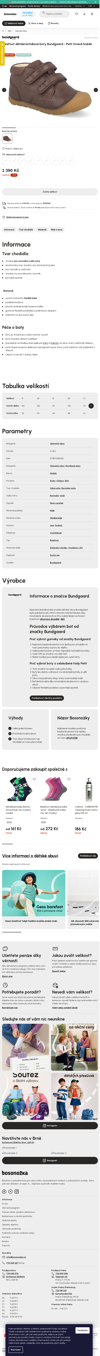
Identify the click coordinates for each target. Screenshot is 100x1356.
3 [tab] (36, 127)
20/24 (9, 822)
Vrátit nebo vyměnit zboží (64, 1007)
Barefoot (54, 540)
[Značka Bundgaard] (11, 38)
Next (96, 90)
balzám (55, 343)
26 (62, 160)
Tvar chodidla (26, 229)
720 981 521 (61, 1290)
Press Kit (6, 1245)
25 (54, 160)
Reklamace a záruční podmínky (17, 1216)
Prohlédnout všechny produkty (47, 698)
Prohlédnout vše (88, 856)
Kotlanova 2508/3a (15, 1276)
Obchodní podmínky (11, 1229)
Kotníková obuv (72, 466)
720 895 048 (61, 1273)
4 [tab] (50, 127)
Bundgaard (55, 562)
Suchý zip (55, 555)
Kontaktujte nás (10, 1007)
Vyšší (62, 495)
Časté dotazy (34, 6)
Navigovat (52, 1160)
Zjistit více (7, 976)
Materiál (42, 229)
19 (6, 160)
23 (38, 160)
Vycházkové (56, 533)
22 (30, 160)
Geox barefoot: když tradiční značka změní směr (31, 921)
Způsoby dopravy (10, 1224)
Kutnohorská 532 (63, 1293)
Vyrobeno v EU (75, 548)
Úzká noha (55, 488)
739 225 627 (12, 1263)
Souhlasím (82, 1330)
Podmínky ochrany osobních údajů (18, 1233)
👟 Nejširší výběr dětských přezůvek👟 (73, 2)
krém (45, 343)
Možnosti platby (9, 1220)
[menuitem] (14, 23)
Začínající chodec (58, 548)
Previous (4, 90)
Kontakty (6, 1237)
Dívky (52, 481)
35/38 (43, 822)
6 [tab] (77, 127)
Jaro (52, 525)
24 (46, 160)
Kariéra (5, 1241)
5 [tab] (64, 127)
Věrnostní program (17, 6)
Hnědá (53, 473)
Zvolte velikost (50, 192)
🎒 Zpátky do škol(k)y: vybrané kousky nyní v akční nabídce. (33, 2)
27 (70, 160)
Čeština (78, 6)
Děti (67, 481)
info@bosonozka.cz (16, 1257)
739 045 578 (12, 1273)
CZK (90, 6)
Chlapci (60, 481)
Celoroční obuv (57, 443)
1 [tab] (9, 127)
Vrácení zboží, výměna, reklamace (18, 1212)
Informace (9, 229)
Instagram (52, 1125)
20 (14, 160)
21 (22, 160)
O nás (4, 6)
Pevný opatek (56, 503)
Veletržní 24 (61, 1276)
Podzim (58, 525)
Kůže (52, 510)
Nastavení (16, 1349)
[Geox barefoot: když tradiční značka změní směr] (33, 893)
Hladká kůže (56, 518)
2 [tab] (22, 127)
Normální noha (68, 488)
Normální (54, 495)
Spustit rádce (58, 971)
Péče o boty (57, 229)
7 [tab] (91, 127)
